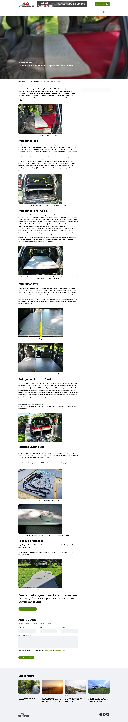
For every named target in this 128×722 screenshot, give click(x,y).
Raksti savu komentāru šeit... (25, 635)
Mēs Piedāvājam (79, 12)
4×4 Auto (63, 12)
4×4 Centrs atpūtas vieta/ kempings (27, 699)
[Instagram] (107, 714)
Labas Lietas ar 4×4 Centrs (36, 81)
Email (41, 627)
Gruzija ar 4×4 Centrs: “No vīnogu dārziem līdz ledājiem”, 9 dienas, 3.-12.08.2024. (98, 699)
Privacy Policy (48, 650)
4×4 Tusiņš (89, 12)
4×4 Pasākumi (46, 12)
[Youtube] (104, 714)
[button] (103, 12)
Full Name (21, 627)
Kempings (71, 12)
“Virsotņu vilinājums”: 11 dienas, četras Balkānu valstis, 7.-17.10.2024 (75, 699)
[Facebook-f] (100, 714)
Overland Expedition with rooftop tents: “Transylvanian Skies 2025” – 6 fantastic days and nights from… (51, 700)
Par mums (97, 12)
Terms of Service (59, 650)
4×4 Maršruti (55, 12)
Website (63, 627)
